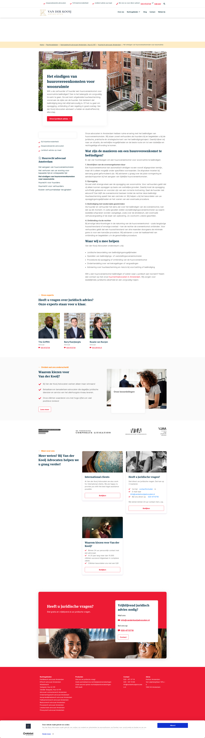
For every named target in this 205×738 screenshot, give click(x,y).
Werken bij (161, 12)
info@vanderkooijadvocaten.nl (142, 494)
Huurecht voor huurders (49, 182)
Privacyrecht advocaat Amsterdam (52, 710)
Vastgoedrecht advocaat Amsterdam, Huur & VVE (78, 45)
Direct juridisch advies (59, 119)
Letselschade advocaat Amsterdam (52, 707)
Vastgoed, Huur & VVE (47, 687)
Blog (145, 12)
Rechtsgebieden (132, 12)
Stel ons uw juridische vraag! (85, 679)
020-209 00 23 (97, 348)
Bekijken (102, 495)
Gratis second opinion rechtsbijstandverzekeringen (93, 684)
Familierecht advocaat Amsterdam (52, 679)
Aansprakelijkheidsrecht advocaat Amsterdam (56, 697)
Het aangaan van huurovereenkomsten (56, 167)
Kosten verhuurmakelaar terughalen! (54, 190)
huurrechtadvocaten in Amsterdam (124, 277)
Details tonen (46, 734)
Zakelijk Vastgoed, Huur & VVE (50, 690)
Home (42, 45)
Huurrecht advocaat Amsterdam (109, 45)
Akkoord (172, 725)
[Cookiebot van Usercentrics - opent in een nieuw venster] (28, 733)
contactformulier (146, 489)
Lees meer (44, 409)
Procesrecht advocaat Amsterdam (52, 705)
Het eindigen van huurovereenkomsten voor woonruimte (143, 45)
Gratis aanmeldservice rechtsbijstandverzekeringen (93, 682)
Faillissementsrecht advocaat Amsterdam (54, 700)
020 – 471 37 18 (129, 679)
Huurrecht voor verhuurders (51, 186)
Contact (152, 12)
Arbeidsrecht (44, 684)
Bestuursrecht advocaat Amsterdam (52, 702)
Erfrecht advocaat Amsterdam (50, 682)
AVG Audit (78, 687)
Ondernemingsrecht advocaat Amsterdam (54, 695)
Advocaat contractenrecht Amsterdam (53, 692)
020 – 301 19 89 (129, 682)
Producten (79, 677)
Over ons (121, 12)
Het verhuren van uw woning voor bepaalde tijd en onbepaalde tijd (53, 171)
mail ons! (157, 4)
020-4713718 (146, 4)
